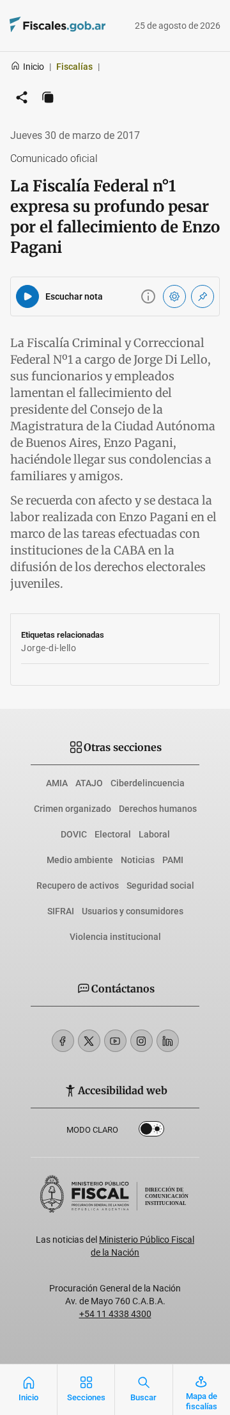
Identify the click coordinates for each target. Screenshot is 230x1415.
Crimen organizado (72, 809)
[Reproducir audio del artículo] (27, 296)
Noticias (138, 860)
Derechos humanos (158, 809)
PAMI (172, 860)
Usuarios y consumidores (132, 911)
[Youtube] (115, 1041)
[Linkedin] (168, 1041)
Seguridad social (160, 885)
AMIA (57, 783)
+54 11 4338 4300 (115, 1314)
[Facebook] (63, 1041)
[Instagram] (141, 1041)
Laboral (154, 834)
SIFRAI (60, 911)
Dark (151, 1131)
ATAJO (89, 783)
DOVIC (74, 834)
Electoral (113, 834)
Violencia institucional (115, 937)
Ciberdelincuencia (148, 783)
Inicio (33, 66)
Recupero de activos (77, 885)
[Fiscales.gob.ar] (39, 26)
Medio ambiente (80, 860)
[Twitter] (89, 1041)
